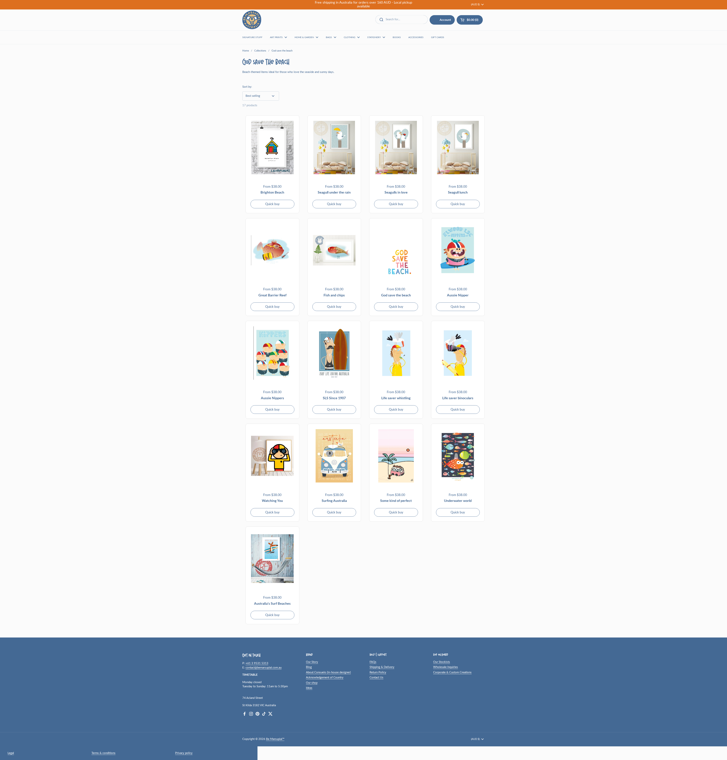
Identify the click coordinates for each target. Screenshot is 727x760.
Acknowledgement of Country (324, 677)
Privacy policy (184, 753)
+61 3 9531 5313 (257, 663)
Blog (309, 667)
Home (245, 50)
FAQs (373, 662)
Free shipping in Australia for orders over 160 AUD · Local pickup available (363, 4)
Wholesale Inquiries (445, 667)
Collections (260, 50)
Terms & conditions (103, 753)
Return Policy (378, 672)
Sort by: (247, 86)
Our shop (311, 682)
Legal (11, 753)
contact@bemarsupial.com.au (264, 667)
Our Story (312, 662)
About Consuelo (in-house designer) (328, 672)
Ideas (309, 688)
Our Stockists (441, 662)
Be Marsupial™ (275, 739)
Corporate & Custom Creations (452, 672)
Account (445, 19)
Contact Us (376, 677)
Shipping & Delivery (382, 667)
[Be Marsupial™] (251, 19)
